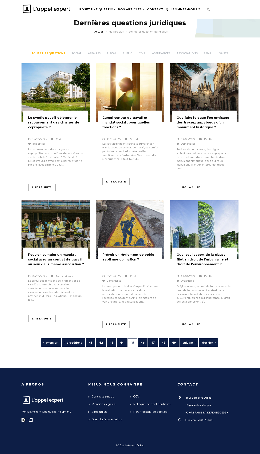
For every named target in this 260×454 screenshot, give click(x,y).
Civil (142, 53)
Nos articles (130, 9)
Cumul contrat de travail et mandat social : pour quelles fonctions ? (126, 122)
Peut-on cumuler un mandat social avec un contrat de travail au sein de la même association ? (56, 259)
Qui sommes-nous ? (183, 9)
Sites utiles (99, 411)
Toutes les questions (48, 53)
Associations (187, 53)
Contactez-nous (103, 396)
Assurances (161, 53)
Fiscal (111, 53)
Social (76, 53)
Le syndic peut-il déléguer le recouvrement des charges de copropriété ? (53, 122)
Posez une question (97, 9)
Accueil (98, 31)
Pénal (208, 53)
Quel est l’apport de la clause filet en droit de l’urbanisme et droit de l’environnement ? (202, 259)
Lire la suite (42, 187)
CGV (136, 396)
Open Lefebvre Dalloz (107, 419)
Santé (223, 53)
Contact (155, 9)
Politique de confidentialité (152, 404)
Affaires (94, 53)
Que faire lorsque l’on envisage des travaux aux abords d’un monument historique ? (203, 122)
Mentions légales (103, 404)
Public (127, 53)
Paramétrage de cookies (150, 411)
